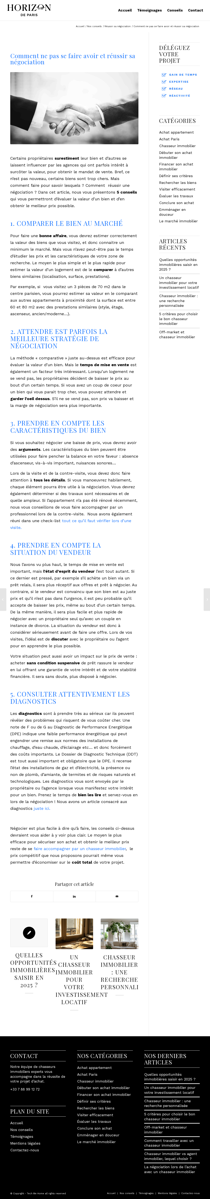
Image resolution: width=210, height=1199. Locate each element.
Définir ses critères (176, 176)
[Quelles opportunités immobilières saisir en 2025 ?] (29, 933)
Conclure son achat (176, 203)
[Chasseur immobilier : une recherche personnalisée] (119, 934)
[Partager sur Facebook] (31, 896)
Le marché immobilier (178, 221)
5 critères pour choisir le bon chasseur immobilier (178, 319)
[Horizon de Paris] (29, 10)
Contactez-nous (24, 1150)
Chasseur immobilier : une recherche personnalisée (125, 972)
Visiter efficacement (177, 189)
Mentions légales (25, 1143)
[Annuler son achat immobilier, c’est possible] (207, 599)
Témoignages (21, 1136)
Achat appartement (176, 132)
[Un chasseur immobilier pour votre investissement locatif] (74, 934)
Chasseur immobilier (177, 146)
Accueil (16, 1123)
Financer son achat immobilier (176, 166)
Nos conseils (21, 1129)
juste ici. (42, 808)
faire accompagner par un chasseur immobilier (80, 848)
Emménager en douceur (172, 212)
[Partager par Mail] (117, 896)
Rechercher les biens (177, 182)
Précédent (16, 955)
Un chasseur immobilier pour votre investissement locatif (82, 979)
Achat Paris (169, 139)
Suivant (132, 955)
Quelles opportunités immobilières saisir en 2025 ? (33, 970)
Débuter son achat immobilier (175, 155)
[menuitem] (125, 10)
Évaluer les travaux (176, 196)
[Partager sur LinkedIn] (74, 896)
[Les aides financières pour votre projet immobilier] (3, 599)
